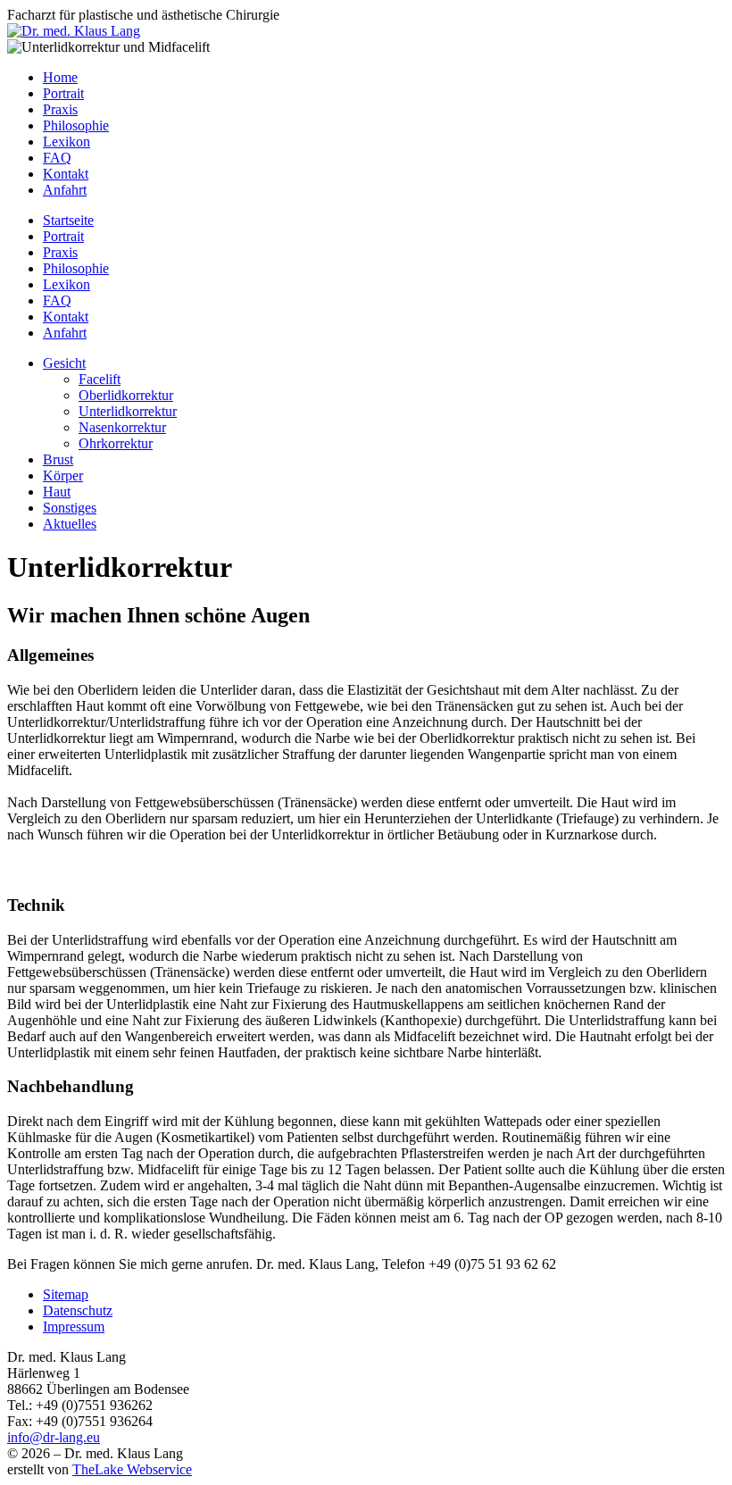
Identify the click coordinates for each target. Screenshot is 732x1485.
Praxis (60, 109)
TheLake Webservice (132, 1469)
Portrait (63, 93)
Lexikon (66, 141)
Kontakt (65, 173)
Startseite (68, 220)
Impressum (73, 1326)
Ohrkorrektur (116, 443)
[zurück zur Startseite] (73, 30)
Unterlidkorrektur (128, 411)
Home (60, 77)
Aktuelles (69, 523)
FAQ (57, 157)
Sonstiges (69, 507)
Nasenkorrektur (122, 427)
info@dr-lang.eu (53, 1437)
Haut (57, 491)
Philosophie (76, 125)
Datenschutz (77, 1310)
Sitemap (65, 1294)
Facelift (100, 379)
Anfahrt (65, 189)
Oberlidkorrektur (126, 395)
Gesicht (64, 363)
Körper (63, 475)
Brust (58, 459)
